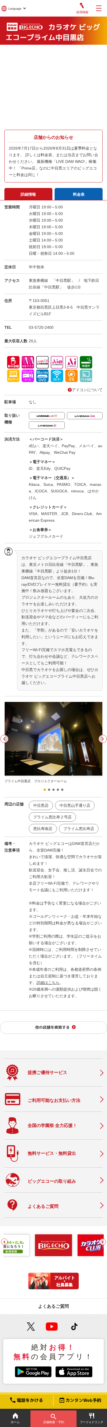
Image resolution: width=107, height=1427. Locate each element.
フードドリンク (91, 1422)
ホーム (15, 1422)
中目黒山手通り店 (75, 805)
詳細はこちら (48, 982)
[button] (4, 739)
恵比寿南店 (42, 828)
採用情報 (82, 12)
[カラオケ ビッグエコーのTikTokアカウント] (74, 1326)
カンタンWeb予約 (83, 1400)
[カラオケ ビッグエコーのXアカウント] (31, 1326)
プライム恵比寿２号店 (52, 817)
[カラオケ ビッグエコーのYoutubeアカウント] (52, 1326)
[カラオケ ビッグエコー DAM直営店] (53, 1245)
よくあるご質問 (53, 1306)
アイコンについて (87, 390)
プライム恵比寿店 (78, 828)
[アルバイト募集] (53, 1287)
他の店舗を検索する (52, 1027)
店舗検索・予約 (53, 1422)
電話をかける (30, 1400)
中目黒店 (41, 805)
